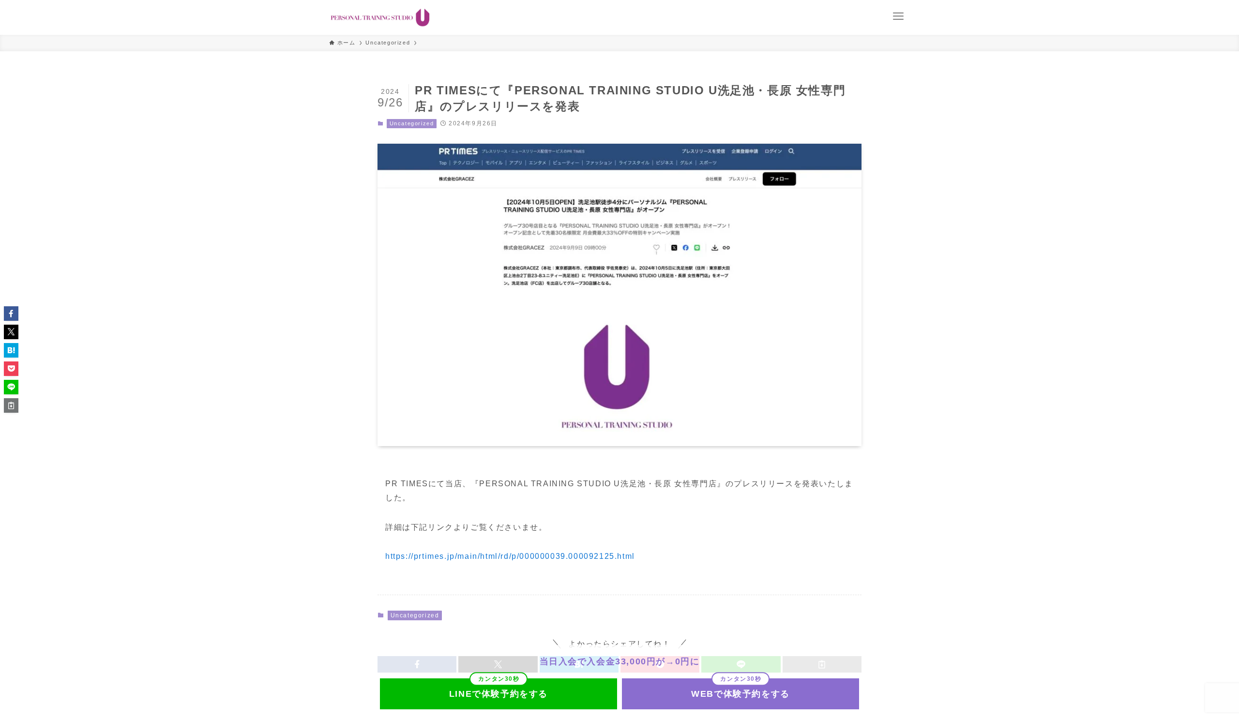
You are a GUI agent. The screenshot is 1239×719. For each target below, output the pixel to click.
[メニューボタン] (898, 16)
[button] (11, 313)
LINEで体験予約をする (498, 694)
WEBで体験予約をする (740, 694)
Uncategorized (412, 123)
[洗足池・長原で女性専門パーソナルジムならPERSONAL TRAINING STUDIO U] (380, 17)
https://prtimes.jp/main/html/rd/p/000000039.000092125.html (510, 556)
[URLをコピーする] (11, 405)
